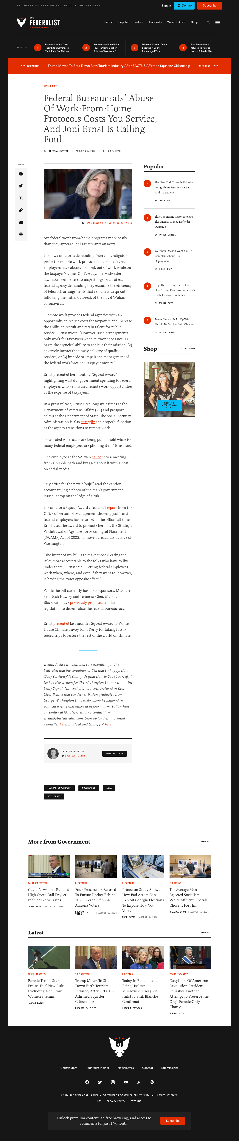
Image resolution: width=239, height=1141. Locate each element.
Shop (150, 348)
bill (107, 525)
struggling (89, 422)
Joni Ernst (53, 796)
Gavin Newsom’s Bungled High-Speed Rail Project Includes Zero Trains (48, 894)
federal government (59, 788)
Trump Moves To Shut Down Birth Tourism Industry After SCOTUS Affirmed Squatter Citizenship (94, 991)
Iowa (109, 788)
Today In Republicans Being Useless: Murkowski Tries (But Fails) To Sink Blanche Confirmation (140, 991)
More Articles (114, 753)
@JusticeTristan (75, 756)
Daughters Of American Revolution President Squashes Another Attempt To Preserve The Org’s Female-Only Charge (189, 993)
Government (88, 788)
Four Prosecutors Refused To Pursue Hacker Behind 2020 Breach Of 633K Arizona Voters (95, 897)
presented (61, 623)
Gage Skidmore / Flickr (101, 223)
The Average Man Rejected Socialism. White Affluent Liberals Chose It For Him (188, 897)
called (96, 457)
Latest (36, 932)
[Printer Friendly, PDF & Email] (21, 234)
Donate (187, 5)
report (112, 507)
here (63, 724)
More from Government (59, 841)
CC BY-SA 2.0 (124, 223)
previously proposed (86, 602)
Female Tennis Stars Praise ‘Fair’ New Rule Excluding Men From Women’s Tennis (46, 988)
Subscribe (210, 5)
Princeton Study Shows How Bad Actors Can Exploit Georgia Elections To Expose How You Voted (143, 900)
